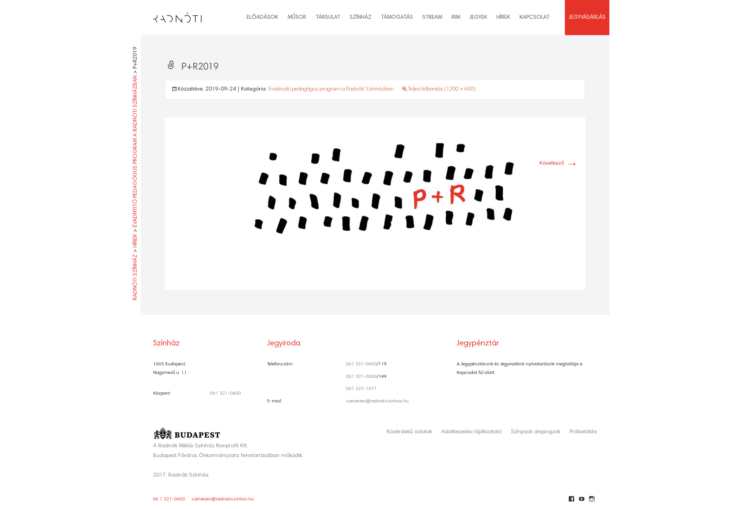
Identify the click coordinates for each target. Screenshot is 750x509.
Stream (432, 17)
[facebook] (571, 502)
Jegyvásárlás (587, 17)
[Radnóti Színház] (171, 15)
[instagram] (591, 502)
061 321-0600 (225, 393)
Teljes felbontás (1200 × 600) (442, 89)
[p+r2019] (375, 204)
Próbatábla (583, 432)
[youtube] (581, 502)
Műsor (297, 17)
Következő (558, 163)
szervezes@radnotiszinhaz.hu (377, 401)
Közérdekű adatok (409, 432)
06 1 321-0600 (169, 499)
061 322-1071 (361, 388)
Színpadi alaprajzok (535, 432)
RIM (456, 17)
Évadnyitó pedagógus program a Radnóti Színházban (331, 89)
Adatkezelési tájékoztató (471, 432)
